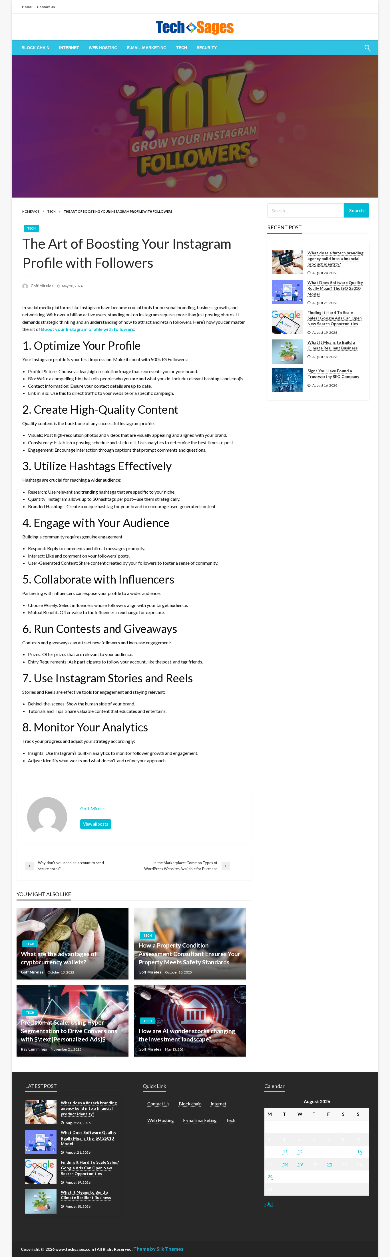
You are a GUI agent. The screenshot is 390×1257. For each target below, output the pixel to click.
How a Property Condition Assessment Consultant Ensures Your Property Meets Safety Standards (189, 954)
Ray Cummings (34, 1049)
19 (300, 1164)
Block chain (35, 47)
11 (285, 1151)
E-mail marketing (146, 47)
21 (329, 1164)
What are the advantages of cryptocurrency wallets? (59, 958)
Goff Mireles (42, 285)
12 (300, 1151)
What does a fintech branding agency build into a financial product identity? (335, 258)
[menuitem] (35, 48)
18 (285, 1164)
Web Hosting (103, 47)
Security (207, 47)
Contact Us (46, 7)
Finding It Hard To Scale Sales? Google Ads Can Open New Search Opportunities (334, 318)
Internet (69, 47)
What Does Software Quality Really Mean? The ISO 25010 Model (335, 288)
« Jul (268, 1203)
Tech (181, 47)
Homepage (30, 211)
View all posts (95, 824)
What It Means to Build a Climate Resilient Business (332, 345)
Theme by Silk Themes (158, 1249)
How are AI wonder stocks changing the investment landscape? (186, 1035)
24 (270, 1176)
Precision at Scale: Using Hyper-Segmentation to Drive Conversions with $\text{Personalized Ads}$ (69, 1031)
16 (359, 1151)
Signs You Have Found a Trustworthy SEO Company (333, 373)
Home (27, 7)
